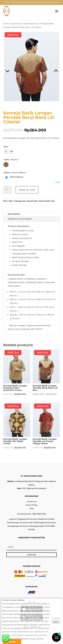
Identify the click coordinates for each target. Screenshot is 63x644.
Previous (17, 67)
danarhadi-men (31, 24)
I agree (56, 620)
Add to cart (27, 190)
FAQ (32, 508)
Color (6, 159)
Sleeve (7, 172)
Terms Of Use (31, 505)
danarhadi (16, 24)
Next (46, 67)
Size (6, 146)
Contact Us (31, 501)
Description (14, 214)
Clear (57, 182)
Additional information (20, 218)
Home (6, 24)
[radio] (6, 151)
